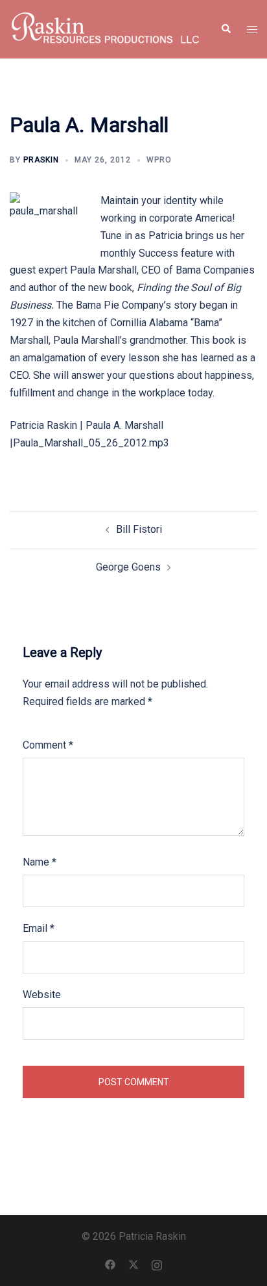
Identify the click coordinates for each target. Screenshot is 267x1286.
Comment (48, 745)
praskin (41, 159)
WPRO (159, 159)
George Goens (128, 567)
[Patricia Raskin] (105, 28)
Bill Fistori (139, 529)
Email (38, 928)
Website (42, 994)
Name (39, 862)
